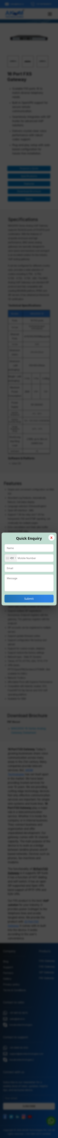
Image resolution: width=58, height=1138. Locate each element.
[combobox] (10, 558)
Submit (29, 598)
